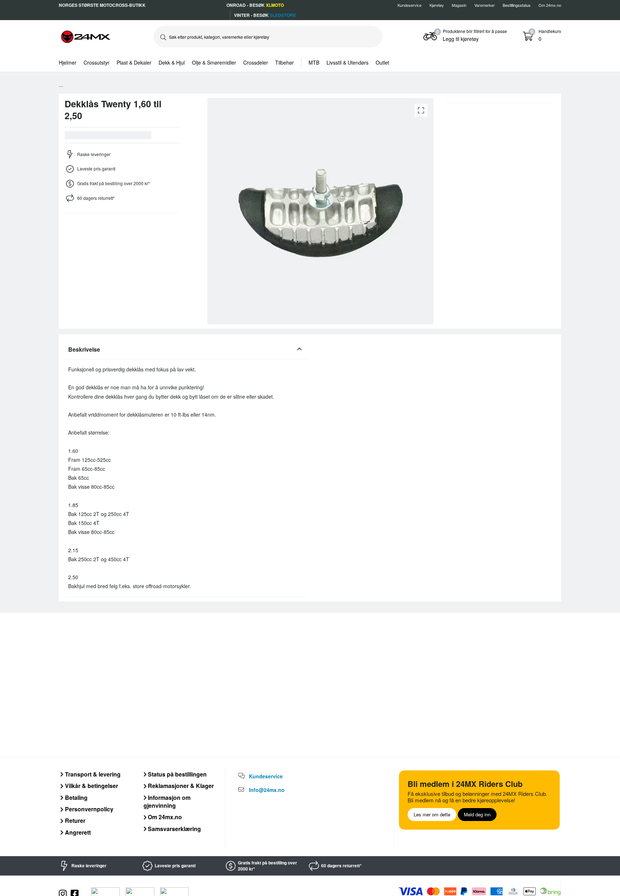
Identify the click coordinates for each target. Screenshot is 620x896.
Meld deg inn (477, 814)
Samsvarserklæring (173, 829)
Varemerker (484, 5)
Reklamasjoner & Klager (180, 786)
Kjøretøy (436, 5)
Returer (74, 820)
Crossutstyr (96, 62)
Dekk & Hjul (172, 62)
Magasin (459, 5)
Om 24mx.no (550, 5)
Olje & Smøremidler (214, 62)
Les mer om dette (432, 814)
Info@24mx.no (267, 789)
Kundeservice (410, 5)
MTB (314, 62)
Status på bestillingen (176, 774)
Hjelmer (67, 62)
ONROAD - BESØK (255, 5)
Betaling (76, 797)
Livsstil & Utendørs (347, 62)
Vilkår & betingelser (91, 786)
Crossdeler (255, 62)
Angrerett (77, 832)
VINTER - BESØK (265, 15)
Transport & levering (92, 774)
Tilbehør (284, 62)
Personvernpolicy (88, 809)
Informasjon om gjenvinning (167, 801)
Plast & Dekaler (134, 62)
